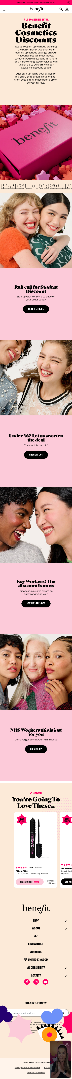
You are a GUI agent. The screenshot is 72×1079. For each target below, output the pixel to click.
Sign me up (36, 748)
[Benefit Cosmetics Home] (36, 9)
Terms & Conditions (36, 1072)
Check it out (36, 454)
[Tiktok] (27, 982)
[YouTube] (45, 982)
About (36, 928)
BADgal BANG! (22, 871)
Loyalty (36, 975)
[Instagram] (36, 982)
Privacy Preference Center (27, 1067)
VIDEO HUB (36, 952)
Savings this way (35, 603)
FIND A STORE (36, 944)
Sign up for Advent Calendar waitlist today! (36, 3)
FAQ (36, 936)
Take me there (36, 308)
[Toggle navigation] (5, 9)
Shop (36, 920)
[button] (67, 9)
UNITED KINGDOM (38, 959)
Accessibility (36, 967)
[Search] (62, 9)
